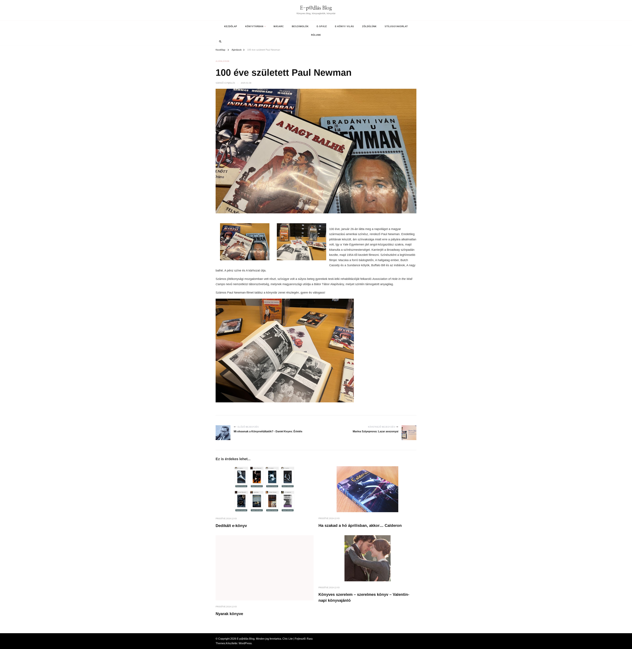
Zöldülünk (369, 26)
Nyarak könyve (229, 613)
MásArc (279, 26)
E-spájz (322, 26)
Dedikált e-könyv (231, 525)
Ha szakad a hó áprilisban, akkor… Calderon (360, 525)
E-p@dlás (229, 83)
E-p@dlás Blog (316, 8)
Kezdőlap (230, 26)
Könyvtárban (254, 26)
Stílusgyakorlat (396, 26)
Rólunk (316, 35)
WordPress (245, 643)
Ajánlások (223, 61)
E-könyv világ (344, 26)
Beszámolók (300, 26)
